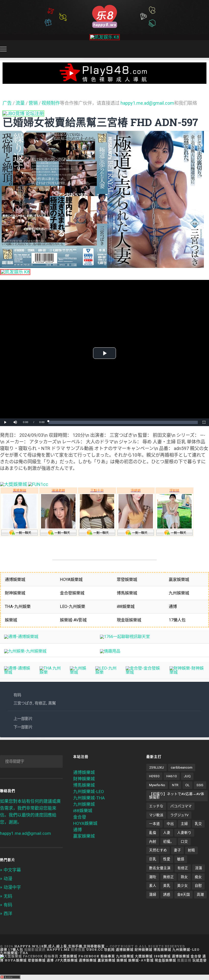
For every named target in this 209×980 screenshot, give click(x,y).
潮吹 (152, 877)
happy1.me (58, 949)
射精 (191, 850)
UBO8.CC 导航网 (100, 949)
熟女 (184, 877)
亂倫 (152, 833)
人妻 (166, 833)
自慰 (198, 885)
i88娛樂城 (82, 810)
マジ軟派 (156, 815)
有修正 (40, 703)
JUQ (187, 776)
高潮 (200, 894)
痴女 (198, 877)
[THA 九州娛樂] (50, 672)
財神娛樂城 (84, 778)
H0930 (154, 776)
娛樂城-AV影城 (141, 960)
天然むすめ (158, 850)
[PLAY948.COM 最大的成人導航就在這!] (104, 81)
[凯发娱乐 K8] (104, 37)
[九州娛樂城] (78, 672)
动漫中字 (12, 887)
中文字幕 (12, 870)
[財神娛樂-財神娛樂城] (187, 672)
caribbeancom (181, 767)
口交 (184, 841)
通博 (77, 829)
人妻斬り (184, 833)
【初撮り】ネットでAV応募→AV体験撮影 (176, 795)
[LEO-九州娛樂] (106, 672)
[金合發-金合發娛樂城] (143, 672)
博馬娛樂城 (84, 785)
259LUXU (156, 767)
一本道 (154, 824)
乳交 (198, 824)
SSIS (200, 785)
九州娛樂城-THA (89, 797)
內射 (152, 841)
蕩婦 (152, 894)
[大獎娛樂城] (13, 484)
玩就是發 (199, 960)
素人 (152, 885)
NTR (175, 785)
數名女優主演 (160, 868)
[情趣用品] (110, 651)
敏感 (180, 859)
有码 (17, 695)
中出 (170, 824)
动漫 (8, 878)
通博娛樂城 (84, 772)
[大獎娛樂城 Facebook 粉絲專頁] (29, 956)
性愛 (166, 859)
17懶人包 (15, 949)
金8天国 (183, 894)
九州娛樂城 (84, 804)
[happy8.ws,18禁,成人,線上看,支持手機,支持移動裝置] (104, 16)
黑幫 (52, 703)
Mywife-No (157, 785)
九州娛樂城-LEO (88, 791)
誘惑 (166, 894)
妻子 (177, 850)
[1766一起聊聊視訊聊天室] (125, 636)
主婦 (184, 824)
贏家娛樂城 (84, 836)
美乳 (166, 885)
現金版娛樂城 (165, 960)
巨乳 (152, 859)
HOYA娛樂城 (85, 823)
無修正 (168, 877)
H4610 (171, 776)
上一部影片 (23, 718)
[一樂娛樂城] (38, 484)
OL (187, 785)
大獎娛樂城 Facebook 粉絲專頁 (87, 956)
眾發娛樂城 (37, 960)
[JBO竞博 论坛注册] (23, 113)
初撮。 (168, 841)
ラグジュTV (179, 815)
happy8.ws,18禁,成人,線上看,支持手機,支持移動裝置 (59, 946)
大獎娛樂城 (144, 956)
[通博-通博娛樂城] (21, 636)
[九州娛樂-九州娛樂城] (25, 651)
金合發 (79, 817)
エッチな (156, 806)
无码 (8, 896)
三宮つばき (23, 703)
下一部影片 (23, 727)
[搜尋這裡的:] (31, 761)
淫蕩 (198, 868)
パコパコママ (181, 806)
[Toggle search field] (206, 49)
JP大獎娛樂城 (66, 960)
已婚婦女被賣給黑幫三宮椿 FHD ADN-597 (100, 122)
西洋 (8, 913)
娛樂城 (121, 960)
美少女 (182, 885)
